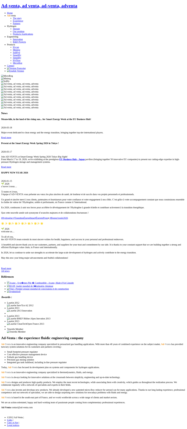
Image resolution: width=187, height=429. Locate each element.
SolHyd (16, 52)
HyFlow (17, 60)
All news (5, 271)
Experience (18, 21)
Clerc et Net (12, 422)
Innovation (18, 39)
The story (17, 18)
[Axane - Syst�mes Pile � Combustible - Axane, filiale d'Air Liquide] (40, 283)
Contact (10, 65)
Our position (18, 31)
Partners (16, 23)
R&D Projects (19, 42)
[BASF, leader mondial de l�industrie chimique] (30, 286)
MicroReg (17, 63)
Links (9, 420)
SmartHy (17, 55)
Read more (6, 137)
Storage (16, 29)
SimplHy (17, 57)
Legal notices (13, 425)
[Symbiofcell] (13, 291)
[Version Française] (16, 68)
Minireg (16, 50)
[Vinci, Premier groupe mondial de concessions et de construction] (38, 289)
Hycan (16, 47)
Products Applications (23, 34)
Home (10, 13)
